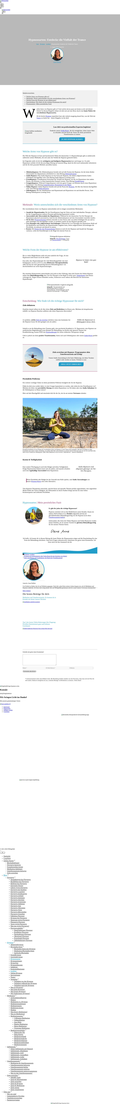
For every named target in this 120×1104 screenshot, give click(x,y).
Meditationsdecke (20, 1038)
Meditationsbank (20, 1036)
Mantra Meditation (21, 1024)
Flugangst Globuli (17, 896)
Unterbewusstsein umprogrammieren (24, 1071)
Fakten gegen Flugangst (19, 888)
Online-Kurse (9, 861)
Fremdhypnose (79, 181)
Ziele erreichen (12, 873)
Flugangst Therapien (18, 908)
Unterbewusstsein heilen (56, 517)
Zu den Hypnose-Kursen (72, 139)
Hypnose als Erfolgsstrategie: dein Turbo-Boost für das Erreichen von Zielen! (45, 556)
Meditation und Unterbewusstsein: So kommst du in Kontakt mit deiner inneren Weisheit (39, 598)
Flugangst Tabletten (18, 904)
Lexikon (48, 44)
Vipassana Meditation (22, 1028)
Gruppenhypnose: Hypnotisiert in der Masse (57, 185)
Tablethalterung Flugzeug (23, 940)
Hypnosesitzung (16, 961)
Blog (5, 875)
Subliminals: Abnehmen (19, 1051)
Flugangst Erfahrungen (19, 894)
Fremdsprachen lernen (15, 867)
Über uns (7, 1092)
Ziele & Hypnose (17, 1083)
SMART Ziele (16, 1077)
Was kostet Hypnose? (18, 991)
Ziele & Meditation (17, 1085)
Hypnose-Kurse (36, 481)
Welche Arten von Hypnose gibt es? (37, 96)
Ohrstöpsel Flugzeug (21, 936)
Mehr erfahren (27, 591)
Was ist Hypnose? (17, 987)
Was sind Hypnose (60, 238)
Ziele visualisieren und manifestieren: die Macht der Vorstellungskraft (43, 558)
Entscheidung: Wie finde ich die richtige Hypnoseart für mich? (46, 102)
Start (37, 44)
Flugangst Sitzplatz (17, 900)
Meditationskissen (20, 1040)
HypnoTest (14, 963)
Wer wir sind (11, 1094)
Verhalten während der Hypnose (25, 983)
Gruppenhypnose (17, 957)
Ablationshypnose (70, 174)
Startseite (7, 856)
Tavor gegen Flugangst (19, 924)
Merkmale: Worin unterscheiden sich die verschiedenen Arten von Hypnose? (50, 98)
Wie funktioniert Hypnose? (20, 993)
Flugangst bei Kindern (18, 890)
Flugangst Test (16, 906)
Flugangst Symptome (18, 902)
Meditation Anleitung (14, 869)
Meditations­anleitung (18, 1004)
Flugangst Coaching (18, 892)
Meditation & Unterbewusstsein (22, 1063)
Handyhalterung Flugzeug (23, 930)
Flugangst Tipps (16, 910)
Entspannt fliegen (17, 886)
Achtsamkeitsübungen (18, 998)
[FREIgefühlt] (6, 10)
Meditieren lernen (17, 1008)
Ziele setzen (15, 1087)
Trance (39, 118)
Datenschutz (7, 708)
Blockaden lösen (16, 947)
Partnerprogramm (13, 1100)
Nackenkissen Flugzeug (22, 934)
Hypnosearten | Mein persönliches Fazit (39, 104)
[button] (0, 2)
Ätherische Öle (19, 1032)
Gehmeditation (19, 1020)
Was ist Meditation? (18, 1014)
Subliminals (11, 1047)
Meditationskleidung (21, 1042)
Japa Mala (17, 1022)
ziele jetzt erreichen (71, 364)
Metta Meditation (20, 1026)
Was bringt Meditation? (19, 1012)
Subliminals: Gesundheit (19, 1055)
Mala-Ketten (18, 1034)
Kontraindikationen (17, 969)
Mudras (13, 1010)
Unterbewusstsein (56, 240)
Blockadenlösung (13, 863)
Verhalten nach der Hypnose (24, 985)
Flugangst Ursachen (18, 914)
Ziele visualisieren (17, 1089)
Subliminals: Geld (17, 1053)
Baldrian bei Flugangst (19, 883)
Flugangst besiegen (14, 865)
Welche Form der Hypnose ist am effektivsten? (41, 100)
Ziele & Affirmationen (19, 1079)
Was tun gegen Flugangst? (20, 926)
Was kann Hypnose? (18, 989)
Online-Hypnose (43, 188)
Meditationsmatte (20, 1044)
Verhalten (14, 979)
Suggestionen (81, 275)
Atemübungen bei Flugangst (21, 879)
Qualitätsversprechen (14, 1098)
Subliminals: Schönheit (19, 1059)
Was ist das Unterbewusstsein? (21, 1073)
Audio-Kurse (88, 335)
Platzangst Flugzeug (18, 922)
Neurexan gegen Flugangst (20, 920)
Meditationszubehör (18, 1030)
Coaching (7, 858)
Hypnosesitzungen (40, 220)
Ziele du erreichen (42, 320)
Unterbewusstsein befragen (16, 871)
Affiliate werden (8, 710)
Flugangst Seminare (18, 898)
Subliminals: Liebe (17, 1057)
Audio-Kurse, (65, 131)
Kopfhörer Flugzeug (21, 932)
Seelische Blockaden (21, 953)
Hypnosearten (15, 959)
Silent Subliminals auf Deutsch (22, 1049)
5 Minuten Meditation (22, 1018)
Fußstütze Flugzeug (18, 916)
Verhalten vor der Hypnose (23, 981)
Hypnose (42, 44)
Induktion (14, 967)
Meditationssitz (16, 1006)
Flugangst (10, 877)
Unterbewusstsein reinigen (20, 1069)
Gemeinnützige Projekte (15, 1096)
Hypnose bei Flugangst (19, 918)
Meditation (11, 996)
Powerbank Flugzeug (21, 938)
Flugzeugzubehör (17, 928)
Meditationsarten (17, 1016)
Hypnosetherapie (51, 332)
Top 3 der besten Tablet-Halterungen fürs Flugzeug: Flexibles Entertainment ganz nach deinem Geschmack (39, 624)
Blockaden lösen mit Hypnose (24, 949)
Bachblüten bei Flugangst (20, 881)
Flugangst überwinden (18, 912)
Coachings (6, 711)
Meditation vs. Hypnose (19, 1002)
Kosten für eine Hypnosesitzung (45, 229)
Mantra (13, 1000)
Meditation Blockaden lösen (24, 951)
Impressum (7, 707)
